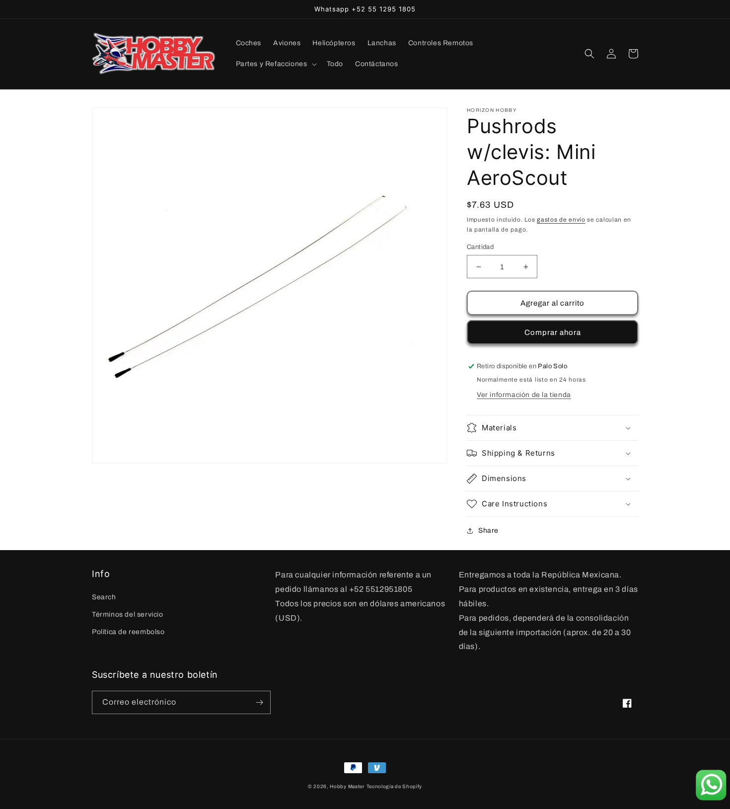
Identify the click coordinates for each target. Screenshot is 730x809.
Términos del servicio (127, 614)
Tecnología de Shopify (394, 786)
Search (104, 597)
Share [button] (488, 530)
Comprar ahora (552, 332)
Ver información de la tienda (524, 395)
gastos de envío (561, 219)
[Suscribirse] (259, 702)
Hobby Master (347, 786)
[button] (275, 64)
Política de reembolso (128, 632)
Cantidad (480, 246)
